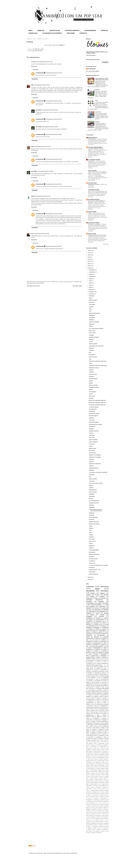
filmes (104, 622)
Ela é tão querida (92, 139)
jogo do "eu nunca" (96, 813)
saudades (105, 829)
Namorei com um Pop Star (98, 773)
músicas (97, 594)
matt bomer (92, 435)
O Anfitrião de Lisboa (93, 190)
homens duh (94, 655)
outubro (91, 274)
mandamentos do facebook (92, 683)
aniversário (103, 641)
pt (105, 621)
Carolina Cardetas (96, 749)
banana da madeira (94, 422)
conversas (91, 444)
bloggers (102, 593)
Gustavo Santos (89, 760)
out (108, 672)
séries (35, 50)
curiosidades (104, 719)
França (93, 757)
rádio (94, 829)
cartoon (89, 795)
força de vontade (93, 439)
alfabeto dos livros (101, 668)
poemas (101, 824)
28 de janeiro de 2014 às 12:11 (43, 196)
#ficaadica (104, 663)
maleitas (93, 816)
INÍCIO (30, 30)
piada (105, 685)
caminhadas (95, 718)
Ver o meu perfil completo (92, 71)
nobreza (91, 433)
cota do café (92, 571)
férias (106, 806)
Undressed (98, 787)
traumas (107, 738)
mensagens (92, 317)
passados (89, 601)
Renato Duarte (89, 780)
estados (98, 629)
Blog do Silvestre (92, 137)
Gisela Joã (90, 759)
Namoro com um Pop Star (98, 710)
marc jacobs (104, 816)
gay (33, 50)
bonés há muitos (95, 793)
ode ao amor (92, 541)
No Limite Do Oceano (93, 199)
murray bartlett (104, 818)
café (90, 311)
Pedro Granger (94, 712)
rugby (89, 829)
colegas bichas (93, 489)
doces (94, 801)
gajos (97, 589)
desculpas (96, 799)
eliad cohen (90, 724)
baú (99, 677)
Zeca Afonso (89, 788)
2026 (89, 250)
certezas (104, 718)
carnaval (96, 694)
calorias (90, 694)
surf (90, 476)
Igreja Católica (102, 760)
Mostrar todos (106, 244)
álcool (93, 740)
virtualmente (92, 411)
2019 (89, 257)
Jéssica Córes (98, 766)
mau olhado (92, 304)
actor (102, 658)
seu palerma (97, 831)
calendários (89, 635)
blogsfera (101, 601)
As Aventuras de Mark (94, 159)
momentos (104, 697)
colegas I (91, 465)
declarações (92, 354)
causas (101, 795)
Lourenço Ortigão (100, 768)
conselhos (90, 680)
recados (104, 701)
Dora (32, 146)
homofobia (98, 621)
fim (98, 806)
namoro (97, 608)
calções (102, 793)
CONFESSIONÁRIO (90, 30)
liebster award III (93, 343)
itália (91, 812)
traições (101, 738)
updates (106, 609)
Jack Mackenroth (103, 708)
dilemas (89, 801)
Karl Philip (98, 690)
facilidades (92, 567)
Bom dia (92, 688)
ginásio (99, 603)
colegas (91, 534)
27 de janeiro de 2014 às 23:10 (54, 184)
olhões (90, 526)
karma (89, 727)
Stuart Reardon (94, 784)
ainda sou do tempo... (94, 413)
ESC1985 (102, 754)
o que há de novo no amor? (96, 483)
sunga (95, 674)
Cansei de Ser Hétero (94, 222)
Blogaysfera (104, 705)
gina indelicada (103, 724)
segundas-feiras (90, 702)
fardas (102, 804)
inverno (93, 810)
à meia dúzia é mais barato (102, 704)
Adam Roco (88, 741)
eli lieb (90, 446)
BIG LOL (97, 705)
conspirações (104, 669)
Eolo (32, 85)
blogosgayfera (97, 647)
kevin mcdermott (93, 517)
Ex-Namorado (39, 73)
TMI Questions (92, 677)
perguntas (91, 515)
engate (96, 654)
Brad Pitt (96, 748)
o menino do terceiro (102, 730)
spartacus (93, 832)
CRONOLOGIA (32, 33)
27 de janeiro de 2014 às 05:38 (50, 110)
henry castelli (99, 807)
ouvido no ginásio (97, 632)
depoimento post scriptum (95, 424)
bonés (89, 793)
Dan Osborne (104, 707)
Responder (34, 66)
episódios (88, 644)
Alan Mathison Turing (91, 743)
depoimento (92, 426)
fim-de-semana (89, 661)
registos (88, 658)
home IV (97, 89)
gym (87, 726)
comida (104, 649)
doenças (105, 680)
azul (90, 352)
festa (87, 655)
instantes (91, 548)
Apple (92, 744)
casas (89, 654)
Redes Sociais (89, 668)
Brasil (102, 748)
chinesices (91, 481)
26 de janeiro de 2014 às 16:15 (54, 159)
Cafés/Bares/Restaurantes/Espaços (94, 665)
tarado (104, 702)
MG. (106, 666)
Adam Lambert (104, 740)
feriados (107, 804)
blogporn (99, 716)
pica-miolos (90, 824)
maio (90, 285)
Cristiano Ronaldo (105, 676)
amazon (104, 715)
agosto (91, 278)
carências (95, 795)
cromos (97, 796)
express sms (92, 563)
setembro (91, 276)
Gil (32, 233)
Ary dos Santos (98, 744)
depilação (88, 696)
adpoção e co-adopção (95, 455)
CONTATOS (83, 33)
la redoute (91, 519)
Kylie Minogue (91, 768)
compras (88, 651)
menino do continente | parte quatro (98, 365)
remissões (104, 733)
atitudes (91, 383)
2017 (89, 261)
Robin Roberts (94, 782)
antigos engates (94, 790)
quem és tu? (92, 396)
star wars (99, 832)
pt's (99, 733)
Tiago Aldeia (89, 785)
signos (102, 831)
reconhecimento (89, 686)
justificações (106, 726)
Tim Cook (95, 785)
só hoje (91, 341)
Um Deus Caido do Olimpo (95, 147)
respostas (100, 652)
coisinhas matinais (93, 407)
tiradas (107, 652)
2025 (89, 252)
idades (105, 807)
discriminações (93, 409)
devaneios (94, 671)
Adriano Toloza (96, 741)
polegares (91, 348)
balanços (91, 339)
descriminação (89, 799)
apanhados (99, 693)
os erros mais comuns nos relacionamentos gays (95, 510)
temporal (88, 738)
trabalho (91, 528)
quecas (107, 826)
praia (94, 652)
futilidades (91, 319)
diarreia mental (93, 374)
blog (96, 598)
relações (91, 629)
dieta (105, 643)
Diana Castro (90, 754)
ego (102, 723)
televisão (40, 50)
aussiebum (92, 561)
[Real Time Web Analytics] (32, 846)
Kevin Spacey (106, 766)
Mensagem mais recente (33, 286)
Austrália (105, 744)
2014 (89, 268)
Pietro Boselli (98, 779)
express (104, 629)
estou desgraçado (90, 802)
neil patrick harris (90, 699)
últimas (92, 676)
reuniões (91, 306)
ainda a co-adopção (94, 322)
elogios (87, 682)
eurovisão (103, 651)
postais (87, 733)
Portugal (88, 691)
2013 (89, 577)
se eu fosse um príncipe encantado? (98, 472)
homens (106, 594)
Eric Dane (95, 755)
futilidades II (92, 315)
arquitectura (89, 649)
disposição (92, 474)
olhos (87, 732)
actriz (99, 788)
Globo (96, 759)
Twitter (92, 787)
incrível (91, 498)
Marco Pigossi (94, 769)
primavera (94, 733)
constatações (92, 391)
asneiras (97, 649)
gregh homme (92, 448)
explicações (103, 654)
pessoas (98, 699)
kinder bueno (98, 815)
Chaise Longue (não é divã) (92, 707)
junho (90, 283)
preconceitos (92, 332)
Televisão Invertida (90, 693)
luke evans (104, 682)
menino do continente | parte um (97, 404)
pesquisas (106, 823)
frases (102, 806)
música (88, 632)
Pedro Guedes (103, 777)
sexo (107, 735)
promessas (95, 826)
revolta (90, 394)
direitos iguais (89, 723)
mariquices (104, 655)
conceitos (96, 651)
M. (98, 626)
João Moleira (101, 765)
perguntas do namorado (97, 823)
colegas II (91, 461)
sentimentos (101, 735)
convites (91, 487)
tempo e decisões (93, 385)
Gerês (107, 757)
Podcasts (88, 713)
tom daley (91, 556)
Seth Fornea (104, 691)
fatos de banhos (95, 682)
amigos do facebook (94, 554)
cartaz (107, 793)
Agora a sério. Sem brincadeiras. (97, 603)
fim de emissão (93, 492)
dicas (107, 799)
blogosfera (102, 611)
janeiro (91, 294)
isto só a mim (98, 726)
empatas (105, 801)
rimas (95, 735)
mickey (91, 543)
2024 (89, 255)
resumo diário (89, 735)
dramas (104, 638)
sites (89, 832)
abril (90, 287)
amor (90, 532)
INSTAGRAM (71, 33)
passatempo (99, 685)
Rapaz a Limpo (92, 233)
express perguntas (93, 574)
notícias (98, 657)
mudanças (91, 459)
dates (105, 647)
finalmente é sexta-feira (95, 463)
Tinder (96, 641)
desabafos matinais (94, 337)
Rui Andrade (101, 782)
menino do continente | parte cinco (97, 361)
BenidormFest (103, 746)
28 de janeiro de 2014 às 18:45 (54, 119)
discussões (96, 723)
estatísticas (92, 494)
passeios (93, 732)
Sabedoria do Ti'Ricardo (93, 184)
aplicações (95, 791)
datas (89, 798)
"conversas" (92, 420)
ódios (90, 363)
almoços (91, 485)
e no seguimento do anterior (96, 328)
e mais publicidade (94, 550)
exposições (101, 671)
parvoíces (105, 586)
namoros (88, 820)
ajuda (98, 715)
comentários (91, 660)
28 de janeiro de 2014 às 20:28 (54, 134)
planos (95, 824)
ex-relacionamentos (94, 500)
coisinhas (91, 372)
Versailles (105, 787)
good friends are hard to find (96, 346)
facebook (89, 598)
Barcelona (94, 746)
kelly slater (91, 295)
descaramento (97, 643)
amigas (88, 622)
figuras (94, 806)
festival (96, 724)
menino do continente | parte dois (97, 402)
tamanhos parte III (93, 415)
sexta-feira (90, 737)
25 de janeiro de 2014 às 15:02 (54, 73)
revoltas (94, 827)
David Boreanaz (105, 752)
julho (90, 280)
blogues (97, 121)
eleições (107, 723)
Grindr (97, 613)
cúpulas (93, 721)
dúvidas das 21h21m (94, 524)
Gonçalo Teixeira (103, 759)
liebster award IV (93, 300)
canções (102, 614)
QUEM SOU (40, 30)
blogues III (91, 324)
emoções (99, 801)
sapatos (98, 829)
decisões (88, 671)
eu (97, 802)
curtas (87, 721)
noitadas (88, 613)
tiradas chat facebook (94, 313)
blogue (92, 614)
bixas (89, 647)
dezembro (92, 270)
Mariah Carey (102, 769)
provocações (106, 699)
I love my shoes (92, 170)
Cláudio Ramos (97, 751)
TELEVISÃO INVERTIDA (72, 30)
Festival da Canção (103, 755)
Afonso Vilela (104, 741)
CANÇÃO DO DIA (54, 30)
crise (90, 359)
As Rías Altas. (91, 161)
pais (106, 821)
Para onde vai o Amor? (97, 776)
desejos (91, 389)
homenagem (97, 672)
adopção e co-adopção (95, 457)
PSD (103, 774)
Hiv (96, 760)
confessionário (103, 694)
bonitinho (91, 428)
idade (91, 726)
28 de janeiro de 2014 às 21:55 (41, 233)
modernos (94, 729)
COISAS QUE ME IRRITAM (102, 688)
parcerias (88, 823)
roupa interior (106, 827)
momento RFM (90, 657)
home (98, 661)
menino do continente (92, 637)
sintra (107, 831)
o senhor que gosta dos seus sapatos (98, 565)
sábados (92, 606)
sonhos (98, 702)
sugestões (98, 737)
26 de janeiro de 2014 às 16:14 (54, 101)
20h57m (91, 326)
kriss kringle (96, 727)
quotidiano (89, 618)
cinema (87, 796)
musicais (88, 685)
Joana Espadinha (90, 763)
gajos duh (106, 608)
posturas (90, 674)
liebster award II (93, 357)
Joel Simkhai (98, 763)
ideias (101, 696)
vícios (93, 704)
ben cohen (91, 539)
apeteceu (98, 618)
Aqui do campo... (92, 211)
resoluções (89, 641)
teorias (98, 638)
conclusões (88, 669)
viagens (91, 619)
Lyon (89, 191)
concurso (96, 669)
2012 (89, 579)
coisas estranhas (93, 442)
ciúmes (92, 796)
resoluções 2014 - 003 (94, 569)
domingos (91, 505)
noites (90, 309)
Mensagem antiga (77, 286)
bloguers (104, 626)
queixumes (91, 701)
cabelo (87, 718)
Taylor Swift (104, 784)
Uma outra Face (92, 183)
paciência (102, 821)
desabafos (90, 591)
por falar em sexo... (94, 558)
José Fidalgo (91, 690)
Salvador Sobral (95, 691)
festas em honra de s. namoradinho (96, 630)
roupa (99, 827)
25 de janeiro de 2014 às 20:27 (42, 85)
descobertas (92, 552)
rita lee (90, 298)
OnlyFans (98, 774)
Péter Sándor (96, 713)
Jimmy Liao (104, 762)
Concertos (105, 751)
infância (105, 809)
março (91, 289)
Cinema (90, 213)
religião (89, 827)
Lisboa (87, 710)
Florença (88, 757)
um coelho (38, 110)
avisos (107, 658)
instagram (91, 335)
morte (92, 818)
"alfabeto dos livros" (94, 367)
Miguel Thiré (94, 771)
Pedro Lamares (89, 779)
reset (90, 530)
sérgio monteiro (93, 479)
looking (91, 380)
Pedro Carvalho (94, 777)
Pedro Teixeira (103, 712)
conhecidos (96, 719)
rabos (98, 701)
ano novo (95, 640)
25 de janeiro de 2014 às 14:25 (44, 61)
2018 (89, 259)
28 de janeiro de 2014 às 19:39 (50, 126)
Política (105, 690)
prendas (101, 616)
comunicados (89, 719)
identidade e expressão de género (94, 809)
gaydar (87, 807)
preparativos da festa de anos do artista (97, 235)
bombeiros (106, 693)
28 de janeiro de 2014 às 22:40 (54, 246)
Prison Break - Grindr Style (94, 224)
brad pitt (91, 398)
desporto (102, 799)
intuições (88, 810)
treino (89, 740)
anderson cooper (90, 716)
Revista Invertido (99, 780)
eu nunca (102, 802)
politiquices (92, 507)
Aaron (32, 196)
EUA (96, 708)
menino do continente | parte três (97, 400)
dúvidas (103, 598)
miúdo (98, 697)
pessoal (100, 732)
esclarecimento (100, 619)
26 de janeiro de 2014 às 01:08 (42, 146)
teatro (105, 737)
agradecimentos (89, 715)
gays (93, 807)
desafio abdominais (102, 721)
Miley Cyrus (101, 771)
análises (102, 790)
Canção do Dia (98, 624)
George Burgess (100, 757)
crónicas (107, 796)
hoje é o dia (92, 330)
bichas (107, 791)
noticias (103, 644)
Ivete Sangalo (96, 762)
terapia (87, 676)
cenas (97, 679)
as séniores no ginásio (100, 633)
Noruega (92, 774)
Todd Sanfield (102, 785)
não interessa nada (97, 820)
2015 (96, 100)
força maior (92, 437)
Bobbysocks (88, 748)
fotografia (88, 627)
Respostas (35, 69)
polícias (88, 652)
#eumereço (90, 705)
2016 (89, 263)
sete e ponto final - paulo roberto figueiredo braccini (102, 79)
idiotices (103, 640)
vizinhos (88, 704)
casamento (92, 611)
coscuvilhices (98, 680)
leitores (103, 672)
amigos (92, 596)
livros (105, 661)
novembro (92, 272)
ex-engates (95, 696)
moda (107, 624)
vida (87, 640)
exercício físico (95, 804)
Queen (105, 779)
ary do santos (92, 452)
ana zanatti (92, 450)
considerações (101, 635)
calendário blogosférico (94, 599)
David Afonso (97, 752)
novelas (93, 730)
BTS (87, 746)
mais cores (98, 112)
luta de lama (106, 815)
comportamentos (93, 378)
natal (107, 604)
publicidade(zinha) (94, 468)
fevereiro (91, 291)
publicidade (92, 626)
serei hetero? (89, 831)
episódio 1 (61, 45)
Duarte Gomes (89, 708)
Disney (96, 754)
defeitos (96, 798)
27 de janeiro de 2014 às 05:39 (45, 171)
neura (93, 685)
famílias (96, 644)
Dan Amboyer (89, 752)
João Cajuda (94, 765)
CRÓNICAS (104, 30)
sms (95, 663)
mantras (98, 816)
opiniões (104, 657)
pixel (105, 732)
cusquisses (98, 660)
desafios (88, 608)
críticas (101, 796)
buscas (105, 716)
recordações (89, 663)
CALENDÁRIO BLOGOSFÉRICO (52, 33)
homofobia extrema (94, 387)
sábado (97, 686)
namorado (102, 606)
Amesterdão (101, 743)
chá (106, 795)
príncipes (91, 370)
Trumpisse (104, 713)
